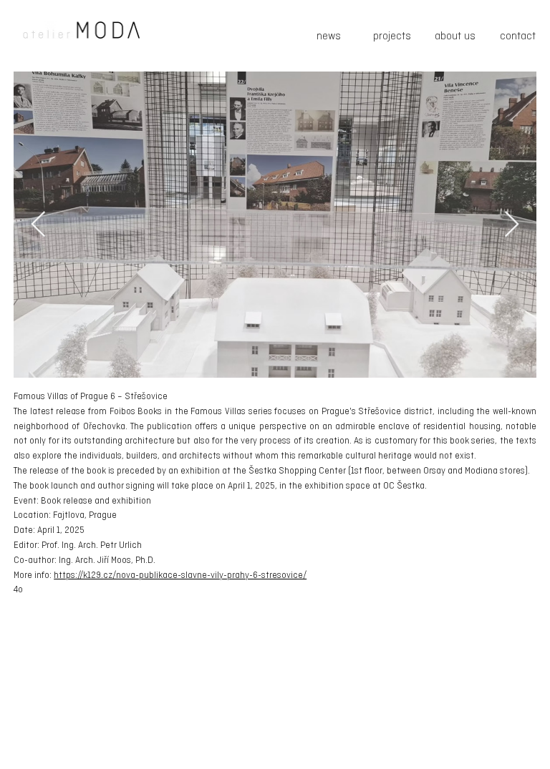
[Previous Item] (38, 225)
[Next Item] (511, 225)
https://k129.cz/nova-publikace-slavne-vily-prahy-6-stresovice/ (180, 576)
